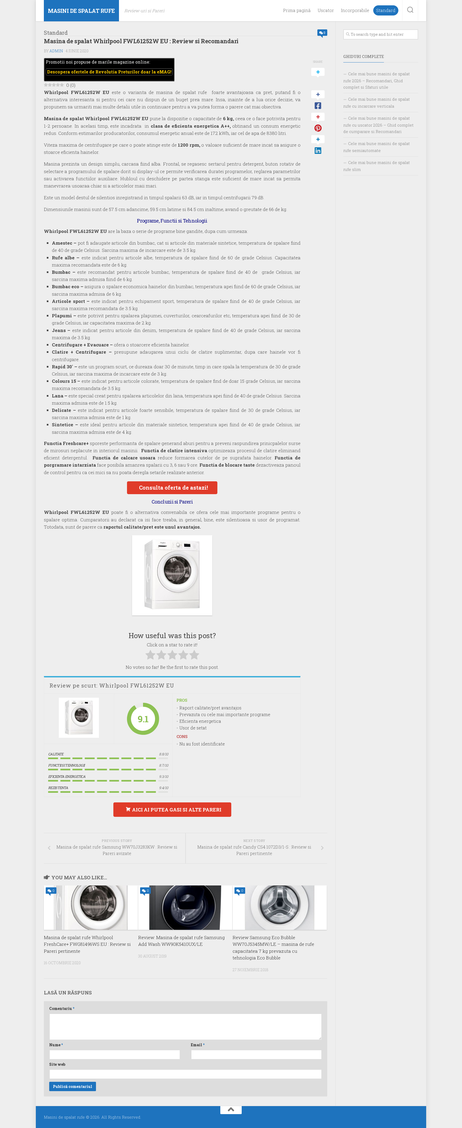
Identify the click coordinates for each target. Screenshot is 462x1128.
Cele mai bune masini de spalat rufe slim (376, 166)
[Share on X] (318, 78)
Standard (385, 10)
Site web (57, 1064)
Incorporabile (355, 10)
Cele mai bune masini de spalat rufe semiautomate (376, 147)
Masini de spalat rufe (81, 10)
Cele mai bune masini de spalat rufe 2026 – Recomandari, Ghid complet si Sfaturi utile (376, 80)
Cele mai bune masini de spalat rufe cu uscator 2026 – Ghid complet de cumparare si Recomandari (378, 124)
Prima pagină (297, 10)
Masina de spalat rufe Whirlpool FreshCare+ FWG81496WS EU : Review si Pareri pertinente (87, 944)
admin (56, 50)
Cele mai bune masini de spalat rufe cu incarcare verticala (376, 102)
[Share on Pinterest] (318, 122)
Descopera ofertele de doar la (109, 72)
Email (198, 1044)
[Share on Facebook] (318, 100)
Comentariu (61, 1008)
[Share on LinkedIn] (318, 145)
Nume (56, 1044)
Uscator (326, 10)
